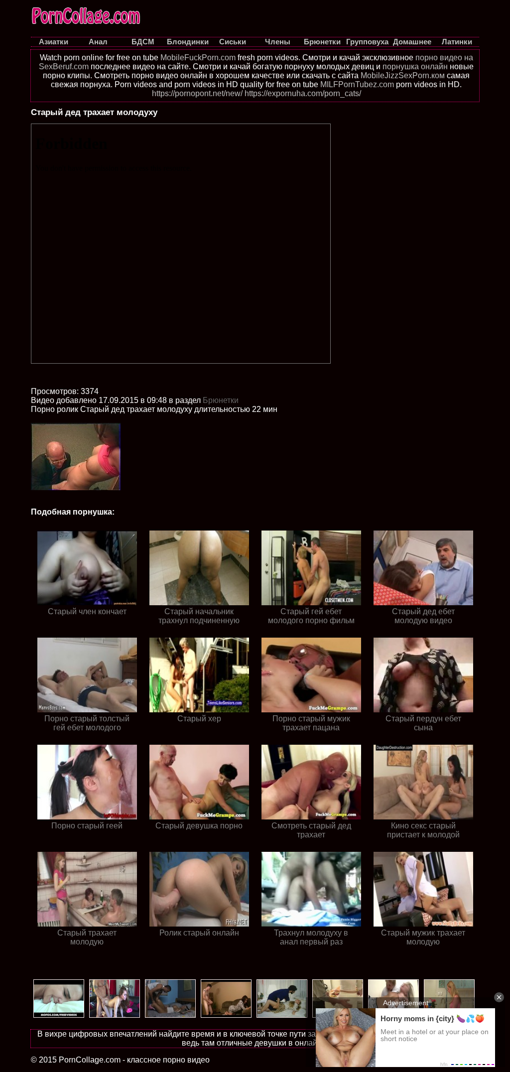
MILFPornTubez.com (357, 84)
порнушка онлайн (415, 66)
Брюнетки (221, 400)
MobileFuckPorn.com (198, 57)
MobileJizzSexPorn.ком (403, 75)
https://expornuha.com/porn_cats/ (303, 93)
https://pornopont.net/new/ (197, 93)
